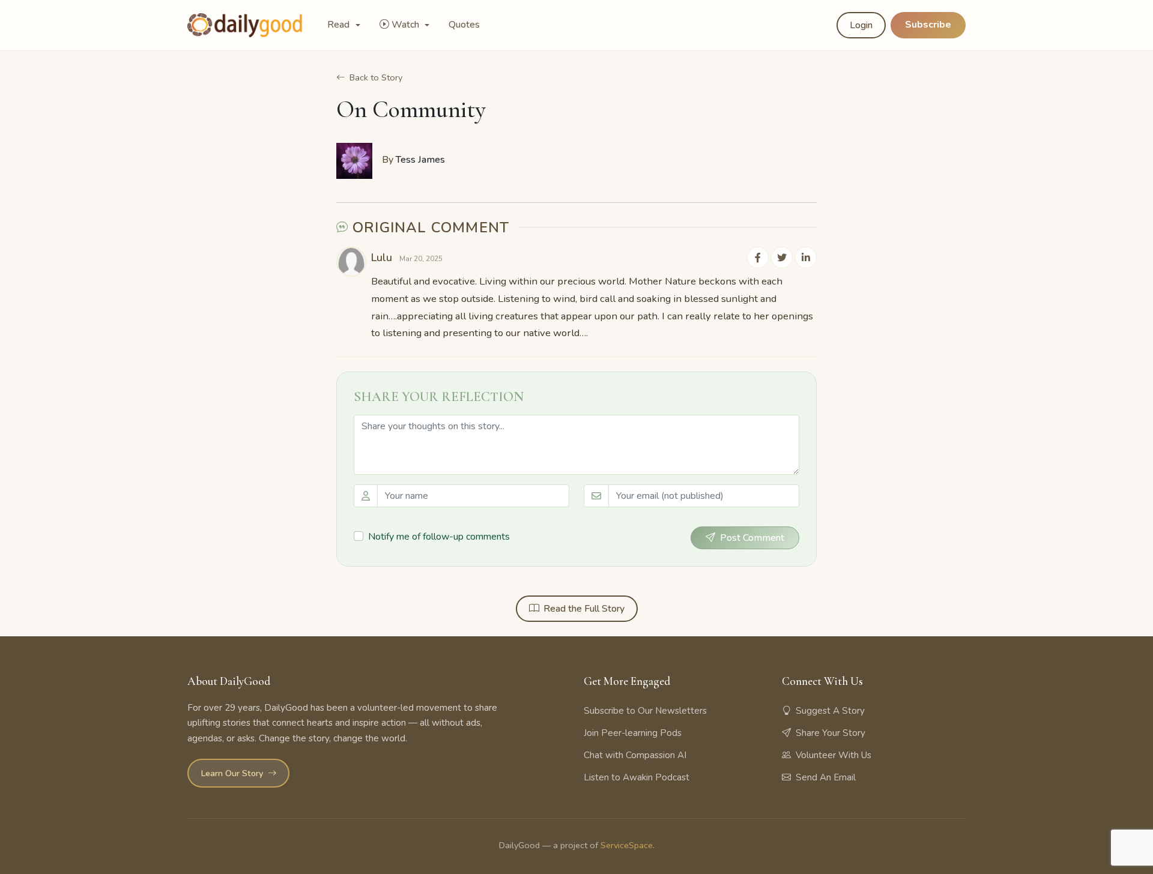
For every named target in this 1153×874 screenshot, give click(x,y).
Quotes (464, 24)
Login (861, 25)
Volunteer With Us (833, 755)
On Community (411, 109)
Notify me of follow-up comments (439, 536)
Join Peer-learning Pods (633, 733)
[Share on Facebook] (758, 257)
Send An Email (826, 777)
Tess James (420, 159)
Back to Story (376, 77)
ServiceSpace (627, 845)
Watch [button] (407, 24)
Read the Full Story (584, 608)
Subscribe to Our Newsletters (645, 711)
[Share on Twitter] (782, 257)
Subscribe (928, 24)
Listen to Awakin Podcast (636, 777)
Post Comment (752, 537)
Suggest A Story (830, 711)
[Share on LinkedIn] (806, 257)
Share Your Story (830, 733)
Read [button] (339, 24)
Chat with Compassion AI (635, 755)
